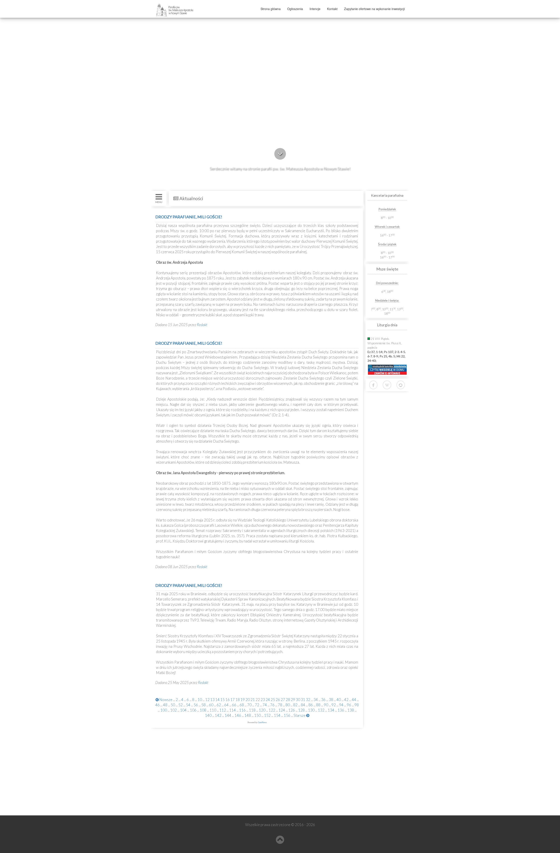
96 (349, 705)
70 (249, 705)
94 (341, 705)
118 (252, 710)
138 (350, 710)
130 (311, 710)
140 (208, 715)
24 (268, 699)
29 (293, 699)
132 (321, 710)
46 (157, 705)
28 (288, 699)
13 (212, 699)
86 (310, 705)
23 (263, 699)
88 (318, 705)
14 (217, 699)
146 (237, 715)
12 (207, 699)
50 (173, 705)
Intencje (315, 9)
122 (272, 710)
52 (180, 705)
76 (272, 705)
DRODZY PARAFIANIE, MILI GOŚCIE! (188, 216)
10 (200, 699)
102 (173, 710)
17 (232, 699)
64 (226, 705)
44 (354, 699)
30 (298, 699)
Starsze (300, 715)
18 (237, 699)
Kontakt (332, 9)
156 (287, 715)
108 (203, 710)
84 (303, 705)
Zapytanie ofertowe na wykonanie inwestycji (374, 9)
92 (333, 705)
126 (291, 710)
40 (338, 699)
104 (183, 710)
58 (203, 705)
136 (341, 710)
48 (165, 705)
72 (257, 705)
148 (247, 715)
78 (280, 705)
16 (227, 699)
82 (295, 705)
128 (301, 710)
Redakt (202, 324)
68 (242, 705)
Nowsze (165, 699)
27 (283, 699)
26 (278, 699)
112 (222, 710)
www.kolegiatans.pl (173, 787)
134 (331, 710)
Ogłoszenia (295, 9)
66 (234, 705)
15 (222, 699)
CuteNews (262, 722)
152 (267, 715)
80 (287, 705)
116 (242, 710)
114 (232, 710)
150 (257, 715)
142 (218, 715)
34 (315, 699)
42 (346, 699)
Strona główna (271, 9)
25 (273, 699)
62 (219, 705)
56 (196, 705)
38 (331, 699)
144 (228, 715)
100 (163, 710)
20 (247, 699)
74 (264, 705)
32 (308, 699)
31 (303, 699)
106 (193, 710)
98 (356, 705)
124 (281, 710)
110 (213, 710)
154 (277, 715)
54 (188, 705)
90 (326, 705)
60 (211, 705)
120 (262, 710)
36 (323, 699)
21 (252, 699)
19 (242, 699)
